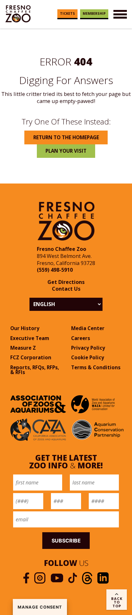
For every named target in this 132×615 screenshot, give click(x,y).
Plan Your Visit (66, 151)
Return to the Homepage (66, 137)
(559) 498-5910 (55, 269)
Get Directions (66, 282)
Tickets (67, 13)
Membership (94, 13)
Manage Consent (40, 607)
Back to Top (116, 602)
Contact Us (66, 288)
